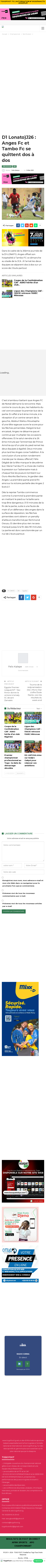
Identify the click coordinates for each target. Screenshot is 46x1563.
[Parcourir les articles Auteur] (23, 658)
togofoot (24, 591)
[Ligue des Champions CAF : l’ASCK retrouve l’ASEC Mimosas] (7, 294)
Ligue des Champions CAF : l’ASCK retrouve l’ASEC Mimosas (28, 293)
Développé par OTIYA (23, 1369)
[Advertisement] (23, 60)
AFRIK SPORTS (19, 1542)
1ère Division (7, 166)
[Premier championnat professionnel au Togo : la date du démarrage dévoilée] (13, 747)
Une (14, 166)
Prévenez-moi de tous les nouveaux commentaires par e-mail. (18, 894)
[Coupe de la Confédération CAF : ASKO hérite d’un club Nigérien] (7, 283)
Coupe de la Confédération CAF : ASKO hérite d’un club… (28, 282)
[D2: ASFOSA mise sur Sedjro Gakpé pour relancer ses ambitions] (33, 747)
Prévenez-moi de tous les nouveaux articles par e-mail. (22, 905)
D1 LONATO (11, 591)
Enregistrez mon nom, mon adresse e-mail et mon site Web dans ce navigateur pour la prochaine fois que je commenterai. (22, 883)
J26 (18, 591)
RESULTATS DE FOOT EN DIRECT (23, 1539)
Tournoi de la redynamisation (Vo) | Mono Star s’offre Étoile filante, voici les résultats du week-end (34, 692)
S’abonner (38, 1561)
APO (32, 1542)
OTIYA (26, 1558)
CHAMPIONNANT (23, 1546)
